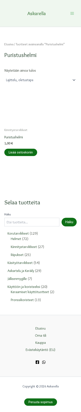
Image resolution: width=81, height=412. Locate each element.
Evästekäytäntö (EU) (40, 349)
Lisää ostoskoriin (21, 152)
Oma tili (40, 335)
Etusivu (9, 44)
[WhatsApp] (44, 362)
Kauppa (40, 342)
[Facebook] (37, 362)
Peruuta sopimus (41, 402)
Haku (7, 214)
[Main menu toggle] (72, 13)
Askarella (36, 13)
